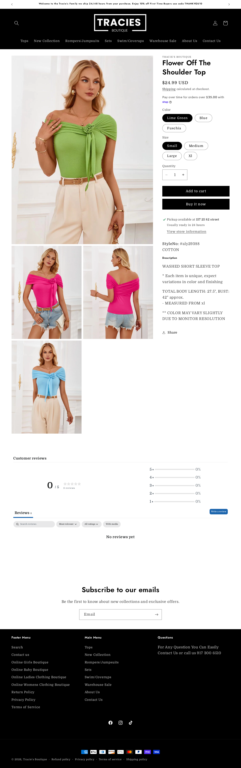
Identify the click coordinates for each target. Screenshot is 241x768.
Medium (196, 145)
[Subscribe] (157, 614)
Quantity (169, 166)
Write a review (218, 511)
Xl (190, 156)
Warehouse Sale (98, 684)
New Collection (98, 654)
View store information (186, 231)
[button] (16, 23)
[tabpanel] (120, 548)
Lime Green (177, 118)
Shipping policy (136, 759)
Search (17, 647)
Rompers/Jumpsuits (102, 662)
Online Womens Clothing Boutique (40, 684)
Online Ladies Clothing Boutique (38, 677)
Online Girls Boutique (29, 662)
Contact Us (94, 699)
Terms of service (110, 759)
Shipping (169, 89)
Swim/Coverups (98, 677)
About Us (92, 692)
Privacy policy (84, 759)
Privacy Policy (23, 699)
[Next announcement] (229, 4)
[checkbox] (112, 524)
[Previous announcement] (12, 4)
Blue (203, 118)
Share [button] (172, 332)
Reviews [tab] (23, 513)
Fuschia (174, 128)
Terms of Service (25, 707)
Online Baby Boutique (29, 669)
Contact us (20, 654)
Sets (88, 669)
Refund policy (61, 759)
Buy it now (196, 204)
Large (172, 156)
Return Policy (23, 692)
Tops (89, 647)
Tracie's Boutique (35, 759)
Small (172, 145)
